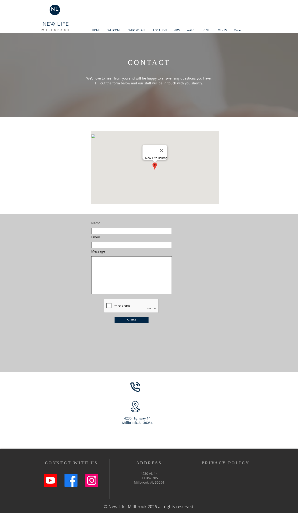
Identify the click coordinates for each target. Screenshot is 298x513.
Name (96, 223)
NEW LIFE (56, 24)
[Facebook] (71, 480)
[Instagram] (91, 480)
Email (95, 237)
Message (98, 251)
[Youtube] (50, 480)
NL (55, 9)
